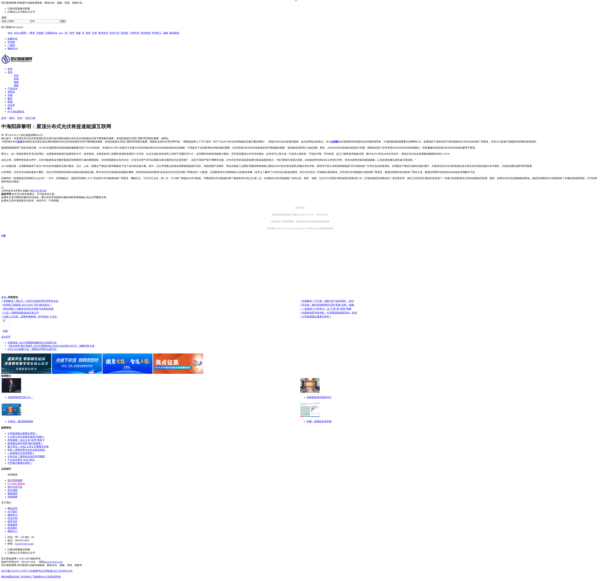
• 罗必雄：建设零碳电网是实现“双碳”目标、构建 (327, 305)
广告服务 (36, 576)
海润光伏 (103, 33)
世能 (5, 331)
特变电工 (157, 33)
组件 (71, 33)
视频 (10, 101)
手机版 (11, 42)
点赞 (4, 190)
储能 (165, 33)
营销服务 (13, 524)
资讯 (10, 72)
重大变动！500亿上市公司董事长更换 (28, 446)
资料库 (11, 92)
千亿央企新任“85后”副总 (21, 459)
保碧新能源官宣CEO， (20, 397)
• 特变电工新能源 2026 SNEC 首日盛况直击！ (27, 305)
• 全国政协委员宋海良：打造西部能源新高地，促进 (328, 312)
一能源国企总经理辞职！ (21, 453)
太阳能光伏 (51, 33)
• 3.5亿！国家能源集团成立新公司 (20, 312)
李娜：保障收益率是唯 (319, 421)
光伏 (10, 33)
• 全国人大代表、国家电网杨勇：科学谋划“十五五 (29, 316)
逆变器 (124, 33)
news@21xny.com (24, 543)
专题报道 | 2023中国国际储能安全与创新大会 (32, 342)
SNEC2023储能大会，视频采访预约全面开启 (32, 349)
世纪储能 (13, 490)
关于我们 (13, 511)
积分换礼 (26, 576)
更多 (4, 297)
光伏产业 (114, 33)
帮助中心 (13, 531)
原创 (88, 33)
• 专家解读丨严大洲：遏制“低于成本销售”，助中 (327, 301)
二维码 (11, 45)
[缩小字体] (6, 134)
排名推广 (16, 576)
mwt (61, 33)
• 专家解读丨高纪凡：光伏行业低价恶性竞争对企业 (30, 301)
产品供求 (13, 88)
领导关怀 (13, 521)
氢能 (16, 82)
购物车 (11, 48)
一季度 (31, 33)
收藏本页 (13, 38)
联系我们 (13, 528)
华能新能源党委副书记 (319, 397)
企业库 (11, 105)
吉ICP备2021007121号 (13, 571)
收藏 (25, 190)
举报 (18, 190)
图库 (10, 98)
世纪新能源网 (15, 480)
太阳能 (40, 33)
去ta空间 (5, 336)
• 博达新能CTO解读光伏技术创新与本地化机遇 (27, 308)
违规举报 (56, 576)
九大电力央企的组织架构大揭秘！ (26, 436)
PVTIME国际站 (16, 111)
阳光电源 (146, 33)
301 (66, 33)
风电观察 (13, 496)
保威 (78, 33)
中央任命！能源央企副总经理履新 (26, 456)
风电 (16, 78)
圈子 (10, 108)
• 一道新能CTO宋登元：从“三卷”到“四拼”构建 (325, 308)
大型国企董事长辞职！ (20, 463)
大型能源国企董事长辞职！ (23, 433)
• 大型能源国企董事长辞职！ (316, 316)
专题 (10, 95)
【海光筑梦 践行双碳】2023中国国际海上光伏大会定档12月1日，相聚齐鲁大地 (51, 346)
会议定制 (13, 518)
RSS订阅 (46, 576)
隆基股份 (174, 33)
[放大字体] (2, 134)
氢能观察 (13, 493)
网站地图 (6, 576)
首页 (10, 69)
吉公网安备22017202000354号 (56, 571)
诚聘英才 (13, 515)
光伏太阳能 (20, 33)
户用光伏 (134, 33)
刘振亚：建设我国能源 (20, 421)
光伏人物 (30, 118)
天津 (94, 33)
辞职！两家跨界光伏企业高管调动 (26, 450)
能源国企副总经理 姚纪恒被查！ (25, 443)
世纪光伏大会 (15, 487)
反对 (11, 190)
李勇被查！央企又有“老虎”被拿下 (26, 440)
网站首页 (13, 508)
